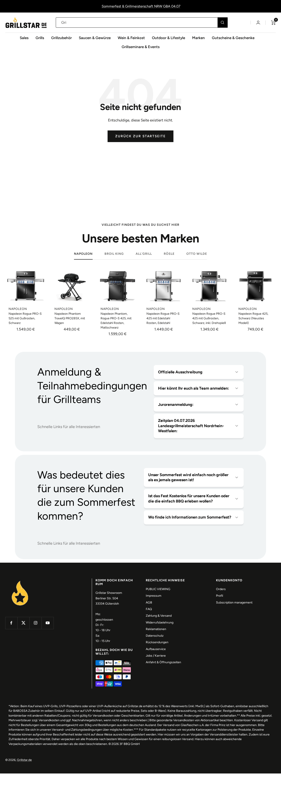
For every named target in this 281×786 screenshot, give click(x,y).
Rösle (169, 254)
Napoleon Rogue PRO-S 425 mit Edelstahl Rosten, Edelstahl (163, 318)
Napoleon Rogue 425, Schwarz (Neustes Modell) (253, 318)
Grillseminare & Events (141, 47)
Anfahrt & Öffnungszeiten (163, 662)
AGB (149, 602)
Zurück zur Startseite (140, 136)
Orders (221, 589)
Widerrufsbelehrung (159, 622)
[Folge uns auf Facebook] (11, 623)
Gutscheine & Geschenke (233, 38)
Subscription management (234, 602)
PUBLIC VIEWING (158, 589)
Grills (40, 38)
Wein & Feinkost (131, 38)
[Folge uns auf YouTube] (47, 623)
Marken (198, 38)
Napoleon (83, 254)
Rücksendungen (157, 642)
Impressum (153, 596)
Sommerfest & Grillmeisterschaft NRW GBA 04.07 (141, 6)
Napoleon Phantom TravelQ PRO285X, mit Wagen (69, 318)
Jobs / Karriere (156, 656)
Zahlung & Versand (159, 616)
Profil (219, 596)
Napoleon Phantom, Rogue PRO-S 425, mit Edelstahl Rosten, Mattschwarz (116, 320)
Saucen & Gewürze (95, 38)
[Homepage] (20, 581)
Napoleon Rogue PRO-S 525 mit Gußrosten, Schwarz (25, 318)
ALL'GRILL (144, 254)
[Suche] (222, 22)
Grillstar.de (24, 760)
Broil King (114, 254)
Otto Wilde (196, 254)
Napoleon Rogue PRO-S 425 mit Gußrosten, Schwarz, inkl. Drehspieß (209, 318)
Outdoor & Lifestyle (168, 38)
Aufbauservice (156, 649)
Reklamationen (156, 629)
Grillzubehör (61, 38)
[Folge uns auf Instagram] (35, 623)
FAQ (149, 609)
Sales (24, 38)
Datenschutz (155, 636)
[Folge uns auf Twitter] (23, 623)
